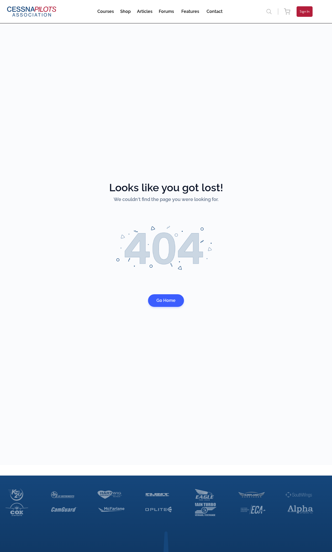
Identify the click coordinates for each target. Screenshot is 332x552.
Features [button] (190, 11)
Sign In (304, 11)
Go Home (166, 300)
